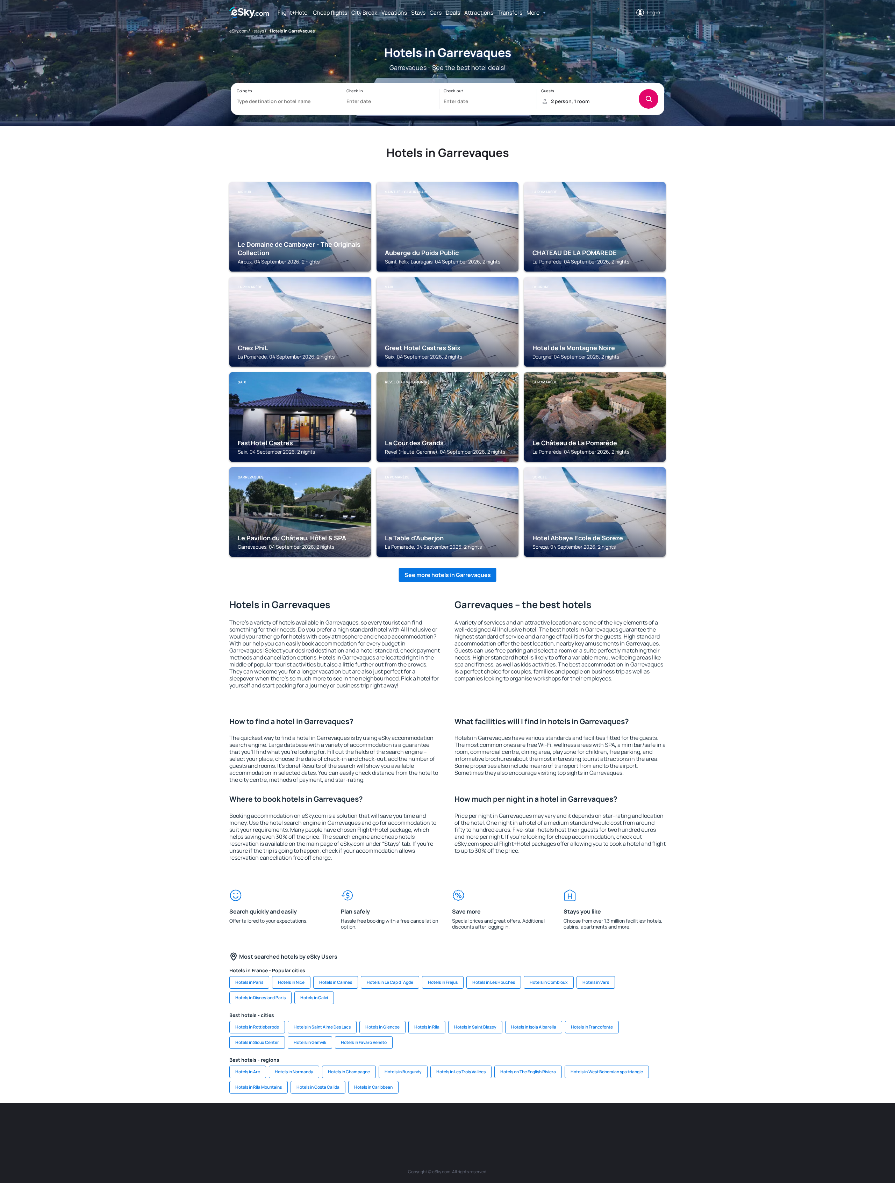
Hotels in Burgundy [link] (403, 1072)
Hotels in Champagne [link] (349, 1072)
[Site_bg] (311, 1124)
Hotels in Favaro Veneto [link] (364, 1042)
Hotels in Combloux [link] (549, 982)
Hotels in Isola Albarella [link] (533, 1027)
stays (258, 31)
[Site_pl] (332, 1124)
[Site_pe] (353, 1124)
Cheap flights (330, 12)
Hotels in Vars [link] (595, 982)
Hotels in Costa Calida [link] (317, 1087)
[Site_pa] (521, 1124)
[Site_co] (479, 1124)
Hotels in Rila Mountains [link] (258, 1087)
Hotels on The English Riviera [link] (528, 1072)
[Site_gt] (584, 1124)
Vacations (394, 12)
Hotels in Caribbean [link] (373, 1087)
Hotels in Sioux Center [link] (257, 1042)
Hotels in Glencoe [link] (382, 1027)
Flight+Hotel (293, 12)
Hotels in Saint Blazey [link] (475, 1027)
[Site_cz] (395, 1124)
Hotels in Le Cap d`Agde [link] (390, 982)
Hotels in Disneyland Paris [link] (260, 998)
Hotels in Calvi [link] (314, 998)
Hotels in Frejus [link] (443, 982)
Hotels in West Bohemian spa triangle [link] (607, 1072)
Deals (453, 12)
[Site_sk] (437, 1124)
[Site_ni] (563, 1124)
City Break (364, 12)
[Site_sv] (542, 1124)
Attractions (478, 12)
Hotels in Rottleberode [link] (257, 1027)
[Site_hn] (605, 1124)
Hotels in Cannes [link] (335, 982)
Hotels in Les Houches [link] (493, 982)
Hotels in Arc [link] (247, 1072)
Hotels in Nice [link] (291, 982)
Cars (436, 12)
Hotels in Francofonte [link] (592, 1027)
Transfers (509, 12)
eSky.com (238, 31)
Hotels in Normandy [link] (294, 1072)
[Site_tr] (374, 1124)
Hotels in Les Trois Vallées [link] (461, 1072)
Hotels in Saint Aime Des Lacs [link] (322, 1027)
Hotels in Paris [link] (249, 982)
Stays (418, 12)
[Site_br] (269, 1124)
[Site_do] (500, 1124)
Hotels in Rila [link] (426, 1027)
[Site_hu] (458, 1124)
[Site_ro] (290, 1124)
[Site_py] (626, 1124)
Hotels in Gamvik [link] (310, 1042)
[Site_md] (416, 1124)
